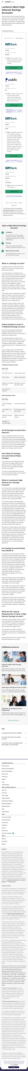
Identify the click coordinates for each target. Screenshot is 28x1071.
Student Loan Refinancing (8, 768)
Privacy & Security (6, 819)
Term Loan (4, 792)
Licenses (4, 827)
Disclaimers (4, 825)
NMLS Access (5, 830)
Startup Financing (6, 806)
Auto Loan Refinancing (7, 771)
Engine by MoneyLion (9, 210)
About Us (4, 838)
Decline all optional (14, 1065)
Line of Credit (5, 795)
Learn (3, 782)
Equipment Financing (6, 803)
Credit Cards (4, 776)
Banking (3, 779)
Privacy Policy (16, 1064)
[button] (14, 733)
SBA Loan (4, 790)
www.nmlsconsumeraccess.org (15, 913)
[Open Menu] (3, 2)
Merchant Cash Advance (7, 800)
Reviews (4, 844)
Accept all (13, 1067)
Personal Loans (5, 765)
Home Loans (5, 774)
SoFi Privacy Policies (6, 817)
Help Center (4, 841)
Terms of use (5, 822)
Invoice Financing (6, 798)
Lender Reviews (5, 784)
